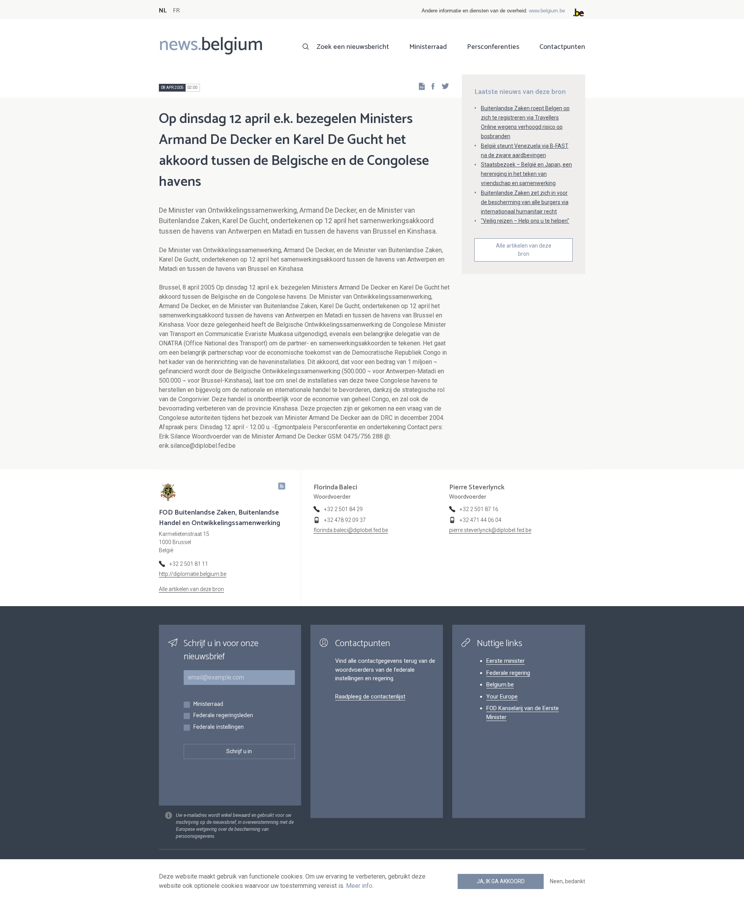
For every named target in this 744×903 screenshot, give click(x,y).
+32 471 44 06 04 (480, 520)
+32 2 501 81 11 (188, 564)
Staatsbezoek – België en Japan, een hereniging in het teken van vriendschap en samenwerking (526, 173)
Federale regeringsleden (223, 715)
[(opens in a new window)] (430, 86)
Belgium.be (500, 684)
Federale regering (508, 672)
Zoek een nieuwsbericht (353, 47)
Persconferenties (493, 47)
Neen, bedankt (567, 881)
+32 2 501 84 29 (343, 509)
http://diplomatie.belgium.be (192, 574)
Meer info (359, 885)
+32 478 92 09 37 (345, 520)
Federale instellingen (218, 727)
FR (176, 10)
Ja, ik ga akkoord (501, 881)
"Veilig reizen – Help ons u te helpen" (525, 221)
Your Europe (502, 696)
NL (163, 10)
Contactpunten (562, 47)
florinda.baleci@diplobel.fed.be (350, 530)
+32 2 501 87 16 (479, 509)
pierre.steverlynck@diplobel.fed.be (490, 530)
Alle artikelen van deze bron (523, 250)
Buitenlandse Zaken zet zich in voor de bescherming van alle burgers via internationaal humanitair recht (524, 202)
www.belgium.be (547, 11)
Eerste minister (505, 660)
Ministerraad (428, 47)
